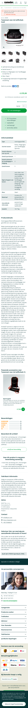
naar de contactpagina (10, 601)
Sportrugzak (7, 399)
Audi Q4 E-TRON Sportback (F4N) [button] (13, 554)
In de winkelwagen (15, 110)
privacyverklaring (19, 697)
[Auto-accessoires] (3, 7)
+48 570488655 (7, 522)
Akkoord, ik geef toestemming (14, 704)
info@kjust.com (7, 517)
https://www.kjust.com (9, 520)
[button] (20, 2)
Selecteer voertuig (10, 14)
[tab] (3, 53)
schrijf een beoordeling (14, 449)
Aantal (18, 106)
